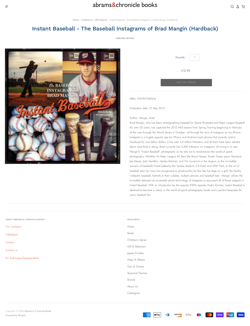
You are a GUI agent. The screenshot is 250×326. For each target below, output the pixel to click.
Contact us (11, 250)
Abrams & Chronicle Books (38, 311)
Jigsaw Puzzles (135, 253)
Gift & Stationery (136, 246)
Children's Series (137, 240)
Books (130, 233)
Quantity (180, 57)
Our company (13, 227)
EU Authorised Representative (22, 258)
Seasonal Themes (137, 273)
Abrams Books (125, 38)
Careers (9, 242)
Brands (131, 280)
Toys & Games (135, 266)
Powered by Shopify (15, 315)
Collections (86, 20)
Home (76, 20)
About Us (132, 286)
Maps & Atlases (136, 260)
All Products (101, 20)
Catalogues (11, 234)
